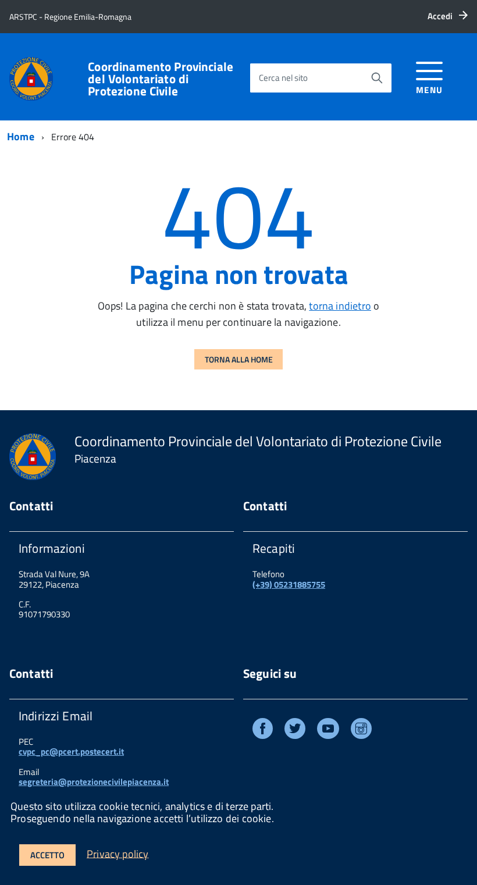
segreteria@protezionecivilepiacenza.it (94, 781)
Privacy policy (118, 853)
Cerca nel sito (283, 78)
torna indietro (340, 306)
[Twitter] (294, 730)
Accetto (47, 855)
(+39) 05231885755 (288, 584)
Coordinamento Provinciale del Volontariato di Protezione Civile (160, 79)
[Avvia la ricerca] (376, 78)
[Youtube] (328, 730)
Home (20, 136)
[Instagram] (361, 730)
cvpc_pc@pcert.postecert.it (71, 751)
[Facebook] (262, 730)
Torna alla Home (239, 359)
